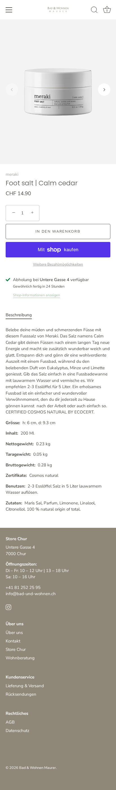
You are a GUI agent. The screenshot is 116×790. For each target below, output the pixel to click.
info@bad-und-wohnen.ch (31, 594)
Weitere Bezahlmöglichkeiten (58, 264)
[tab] (21, 315)
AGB (10, 722)
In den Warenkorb (57, 231)
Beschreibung (19, 315)
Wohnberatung (20, 658)
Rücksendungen (21, 694)
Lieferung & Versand (25, 686)
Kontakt (13, 641)
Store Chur (16, 649)
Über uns (14, 632)
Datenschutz (17, 730)
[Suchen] (94, 11)
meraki (12, 174)
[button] (12, 89)
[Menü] (9, 10)
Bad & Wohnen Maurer (37, 767)
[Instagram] (8, 607)
